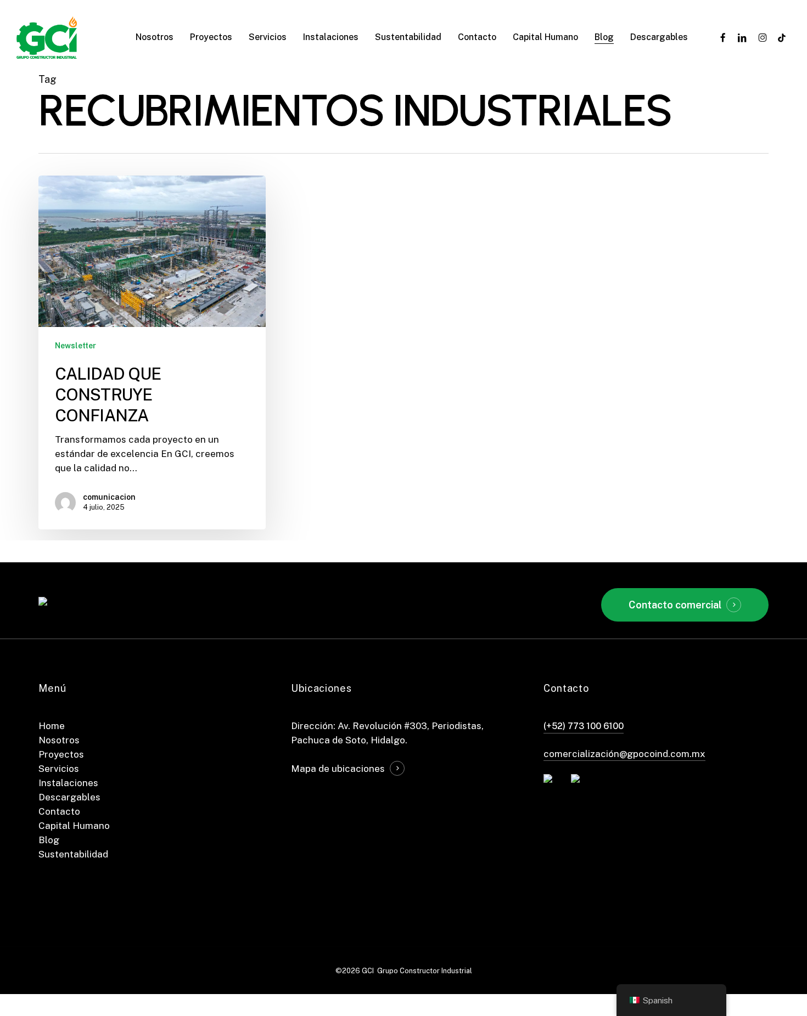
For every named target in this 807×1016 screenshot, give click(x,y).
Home (51, 725)
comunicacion (109, 497)
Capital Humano (74, 825)
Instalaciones (68, 782)
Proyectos (61, 754)
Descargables (69, 797)
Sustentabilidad (73, 854)
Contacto (59, 811)
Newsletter (75, 345)
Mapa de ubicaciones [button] (338, 768)
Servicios (58, 768)
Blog (48, 839)
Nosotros (59, 740)
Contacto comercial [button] (675, 605)
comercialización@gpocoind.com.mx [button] (624, 753)
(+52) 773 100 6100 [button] (583, 726)
